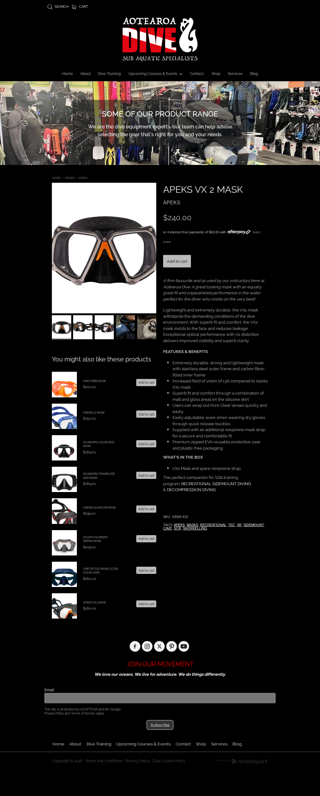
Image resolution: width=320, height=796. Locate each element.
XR (239, 525)
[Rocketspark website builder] (242, 762)
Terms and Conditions (104, 760)
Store (56, 178)
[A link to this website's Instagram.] (147, 646)
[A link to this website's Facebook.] (135, 646)
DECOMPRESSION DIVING (191, 489)
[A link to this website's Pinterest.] (171, 646)
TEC (231, 525)
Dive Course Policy (169, 760)
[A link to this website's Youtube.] (183, 646)
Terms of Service (83, 713)
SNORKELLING (195, 528)
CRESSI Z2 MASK (94, 412)
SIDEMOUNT (253, 525)
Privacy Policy (54, 713)
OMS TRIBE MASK (94, 381)
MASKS (69, 178)
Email (49, 690)
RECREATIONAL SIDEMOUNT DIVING (216, 483)
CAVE (167, 528)
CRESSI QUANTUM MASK (99, 507)
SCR (177, 528)
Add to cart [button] (177, 261)
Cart (83, 6)
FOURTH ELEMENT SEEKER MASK (95, 539)
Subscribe (160, 725)
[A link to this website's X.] (159, 646)
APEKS (82, 178)
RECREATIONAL (213, 525)
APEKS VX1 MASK (94, 602)
